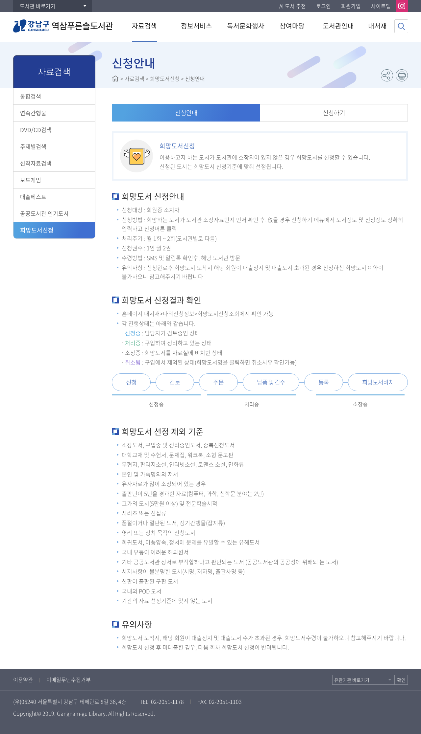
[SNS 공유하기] (387, 75)
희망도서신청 (37, 230)
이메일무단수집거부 (68, 679)
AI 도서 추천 (292, 6)
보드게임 (30, 180)
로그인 (323, 6)
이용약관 (23, 679)
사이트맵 (381, 6)
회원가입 (351, 6)
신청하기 (334, 112)
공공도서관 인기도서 (44, 213)
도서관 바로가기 (38, 6)
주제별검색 (33, 146)
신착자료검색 (36, 163)
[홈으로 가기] (115, 78)
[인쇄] (402, 75)
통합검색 (30, 96)
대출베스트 (33, 196)
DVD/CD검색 (36, 129)
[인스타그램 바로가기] (402, 6)
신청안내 (186, 112)
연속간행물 (33, 113)
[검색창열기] (401, 26)
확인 (401, 680)
